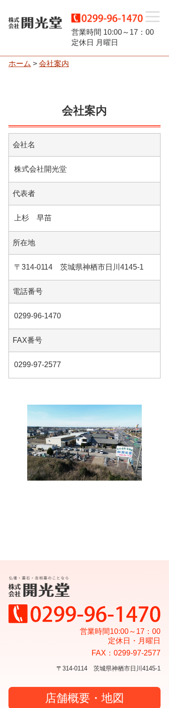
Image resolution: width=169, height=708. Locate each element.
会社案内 (54, 64)
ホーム (19, 64)
